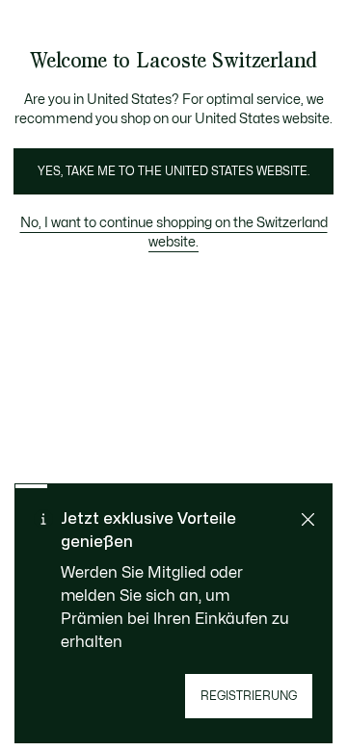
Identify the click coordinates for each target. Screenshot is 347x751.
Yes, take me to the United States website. (173, 171)
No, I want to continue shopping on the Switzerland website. (174, 232)
